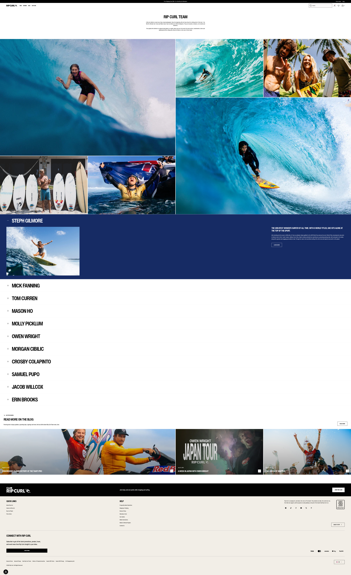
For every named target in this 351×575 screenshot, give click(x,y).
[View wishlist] (339, 6)
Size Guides (122, 516)
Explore (34, 5)
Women (25, 5)
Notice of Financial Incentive (39, 561)
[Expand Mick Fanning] (8, 285)
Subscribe (27, 550)
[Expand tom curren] (8, 298)
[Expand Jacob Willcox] (8, 386)
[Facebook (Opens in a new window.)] (296, 508)
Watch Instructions (124, 519)
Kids (29, 5)
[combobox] (339, 562)
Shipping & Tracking (124, 508)
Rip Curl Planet (9, 511)
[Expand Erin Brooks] (8, 399)
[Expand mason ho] (8, 310)
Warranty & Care (123, 514)
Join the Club (338, 490)
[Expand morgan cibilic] (8, 348)
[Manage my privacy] (5, 572)
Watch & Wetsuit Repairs (125, 522)
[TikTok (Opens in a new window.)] (291, 508)
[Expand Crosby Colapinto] (8, 361)
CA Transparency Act (69, 561)
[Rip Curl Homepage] (11, 5)
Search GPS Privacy (60, 561)
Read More (342, 423)
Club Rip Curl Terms (26, 561)
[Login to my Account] (335, 6)
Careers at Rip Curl (10, 508)
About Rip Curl (9, 505)
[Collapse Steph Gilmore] (8, 220)
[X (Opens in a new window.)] (306, 508)
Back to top (337, 524)
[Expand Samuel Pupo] (8, 374)
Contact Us (122, 525)
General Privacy (17, 561)
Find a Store (338, 1)
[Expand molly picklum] (8, 323)
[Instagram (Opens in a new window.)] (286, 508)
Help (344, 1)
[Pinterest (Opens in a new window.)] (311, 508)
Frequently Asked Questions (126, 505)
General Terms (9, 561)
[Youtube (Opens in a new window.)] (301, 508)
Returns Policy (123, 511)
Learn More (277, 245)
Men (21, 5)
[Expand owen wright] (8, 336)
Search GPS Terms (50, 561)
